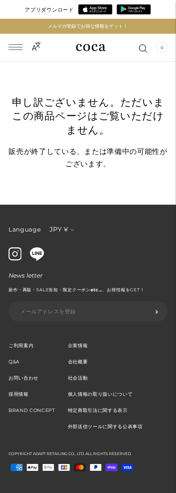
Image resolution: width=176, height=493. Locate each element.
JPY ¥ (59, 229)
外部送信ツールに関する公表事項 (105, 426)
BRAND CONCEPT (32, 410)
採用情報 (19, 394)
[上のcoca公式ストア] (37, 259)
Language (25, 229)
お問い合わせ (23, 378)
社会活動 (78, 378)
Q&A (14, 362)
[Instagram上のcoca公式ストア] (15, 258)
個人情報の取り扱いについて (100, 394)
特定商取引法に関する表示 (98, 410)
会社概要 (78, 362)
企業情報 (78, 345)
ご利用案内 (21, 345)
